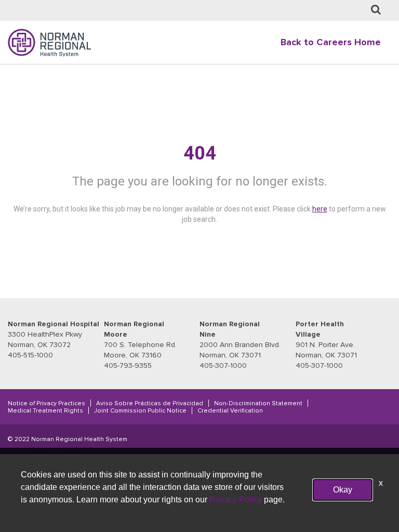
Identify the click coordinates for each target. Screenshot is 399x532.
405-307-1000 (223, 365)
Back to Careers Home (331, 42)
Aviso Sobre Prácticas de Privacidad (149, 403)
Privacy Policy (235, 499)
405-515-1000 (30, 355)
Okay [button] (342, 489)
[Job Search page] (376, 10)
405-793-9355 (128, 365)
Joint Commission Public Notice (140, 410)
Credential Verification (230, 410)
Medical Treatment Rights (45, 410)
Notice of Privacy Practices (46, 403)
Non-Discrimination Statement (258, 403)
